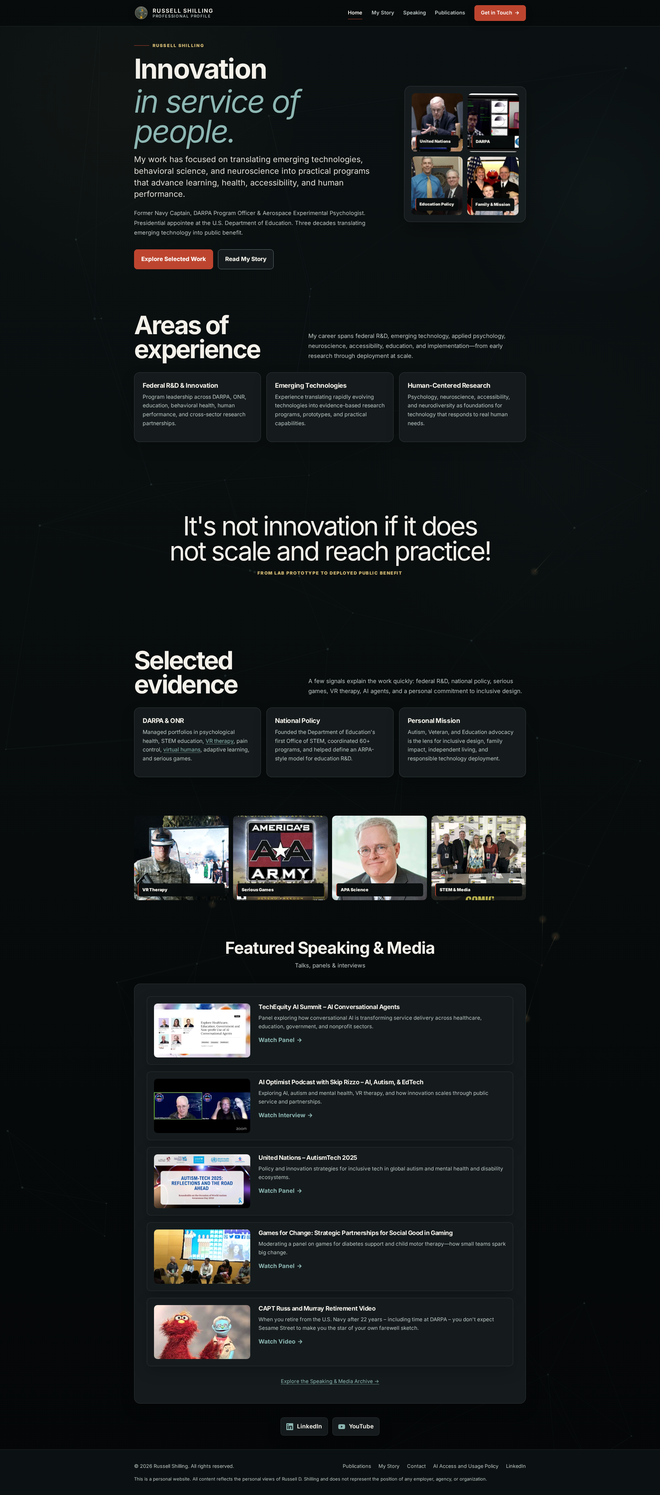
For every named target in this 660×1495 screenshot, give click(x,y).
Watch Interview (281, 1115)
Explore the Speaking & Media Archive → (330, 1381)
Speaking (414, 13)
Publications (450, 13)
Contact (416, 1466)
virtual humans (181, 749)
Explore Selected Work (173, 259)
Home (355, 13)
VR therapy (219, 741)
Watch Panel (276, 1040)
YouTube (361, 1426)
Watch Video (276, 1341)
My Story (383, 13)
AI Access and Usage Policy (465, 1466)
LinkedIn (309, 1426)
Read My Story (245, 259)
